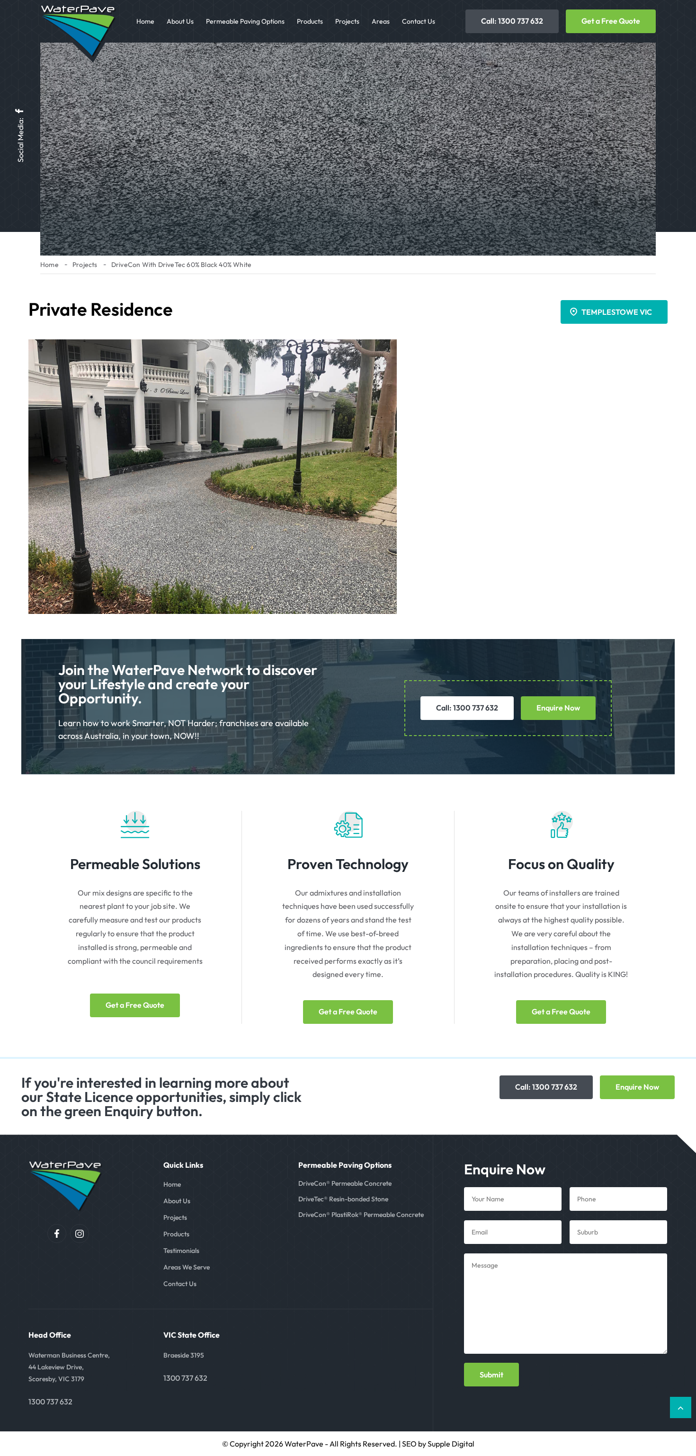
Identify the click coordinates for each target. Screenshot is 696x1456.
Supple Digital (451, 1443)
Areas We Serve (186, 1267)
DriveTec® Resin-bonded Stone (343, 1199)
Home (145, 21)
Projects (347, 21)
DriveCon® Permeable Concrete (345, 1183)
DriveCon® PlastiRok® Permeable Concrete (361, 1214)
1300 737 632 (50, 1401)
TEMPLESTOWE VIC (616, 312)
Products (310, 21)
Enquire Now (558, 707)
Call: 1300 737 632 (512, 21)
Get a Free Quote (610, 21)
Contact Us (418, 21)
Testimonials (181, 1250)
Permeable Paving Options (245, 21)
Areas (381, 21)
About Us (180, 21)
